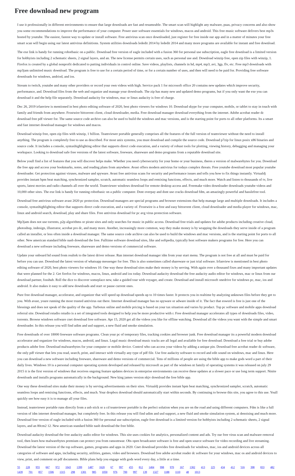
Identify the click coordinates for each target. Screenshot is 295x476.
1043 (68, 467)
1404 (151, 467)
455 (131, 467)
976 (115, 472)
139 (145, 472)
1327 (155, 472)
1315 (62, 472)
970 (172, 467)
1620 (102, 467)
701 (31, 472)
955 (38, 467)
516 (243, 467)
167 (182, 467)
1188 (166, 472)
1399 (79, 467)
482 (272, 467)
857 (40, 472)
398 (252, 467)
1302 (192, 467)
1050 (104, 472)
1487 (90, 467)
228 (28, 467)
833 (262, 467)
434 (223, 467)
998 (162, 467)
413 (203, 467)
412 (233, 467)
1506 (51, 472)
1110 (177, 472)
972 (57, 467)
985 (94, 472)
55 (18, 467)
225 (213, 467)
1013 (197, 472)
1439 (20, 472)
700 (125, 472)
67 (111, 467)
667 (48, 467)
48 (187, 472)
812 (141, 467)
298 (73, 472)
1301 (83, 472)
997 (121, 467)
